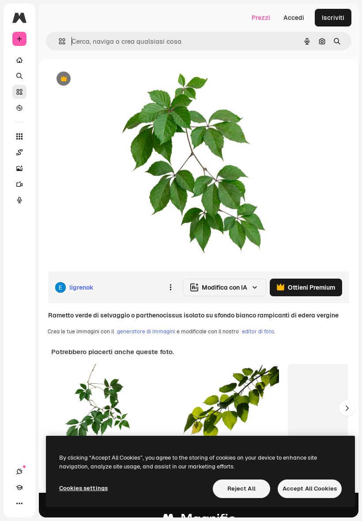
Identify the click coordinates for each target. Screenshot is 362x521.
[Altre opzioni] (170, 287)
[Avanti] (347, 408)
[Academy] (19, 487)
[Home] (19, 60)
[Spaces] (19, 152)
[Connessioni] (19, 471)
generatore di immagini (146, 331)
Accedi (293, 18)
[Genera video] (19, 184)
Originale (106, 79)
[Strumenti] (19, 136)
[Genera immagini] (19, 168)
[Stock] (19, 92)
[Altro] (19, 503)
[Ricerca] (19, 76)
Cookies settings (83, 488)
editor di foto (258, 331)
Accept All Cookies (310, 488)
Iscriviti (333, 18)
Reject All (241, 488)
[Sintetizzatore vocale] (19, 200)
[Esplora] (19, 108)
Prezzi (261, 18)
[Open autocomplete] (58, 41)
